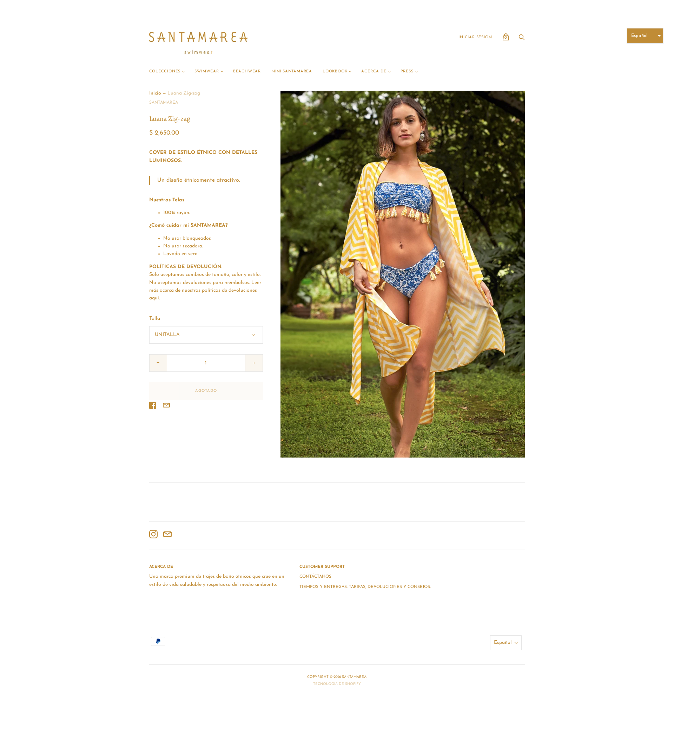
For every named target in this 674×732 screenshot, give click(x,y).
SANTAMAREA (163, 103)
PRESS (407, 71)
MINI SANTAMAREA (291, 71)
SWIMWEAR (206, 71)
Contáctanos (315, 577)
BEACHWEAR (247, 71)
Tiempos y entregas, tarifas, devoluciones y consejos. (365, 587)
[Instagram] (153, 535)
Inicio (155, 93)
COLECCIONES (165, 71)
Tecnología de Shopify (337, 684)
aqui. (154, 298)
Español (503, 642)
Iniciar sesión (475, 37)
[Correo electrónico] (167, 535)
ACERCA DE (373, 71)
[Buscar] (521, 39)
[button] (645, 36)
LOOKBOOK (335, 71)
